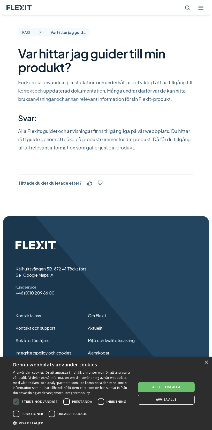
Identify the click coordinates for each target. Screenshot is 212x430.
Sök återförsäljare (33, 340)
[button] (72, 423)
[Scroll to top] (19, 7)
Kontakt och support (35, 328)
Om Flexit (97, 315)
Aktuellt (95, 328)
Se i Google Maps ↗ (34, 275)
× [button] (206, 362)
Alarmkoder (98, 353)
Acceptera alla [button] (166, 387)
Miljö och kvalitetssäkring (111, 340)
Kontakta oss (28, 315)
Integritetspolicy (77, 393)
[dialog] (106, 393)
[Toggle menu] (201, 7)
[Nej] (100, 183)
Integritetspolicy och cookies (43, 353)
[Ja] (90, 183)
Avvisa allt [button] (166, 399)
